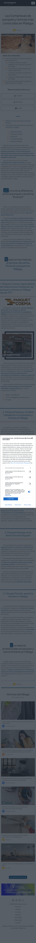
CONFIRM (11, 498)
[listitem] (18, 468)
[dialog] (18, 471)
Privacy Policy (27, 504)
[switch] (29, 471)
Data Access (18, 504)
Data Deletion (8, 504)
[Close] (32, 438)
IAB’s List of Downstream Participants (20, 463)
